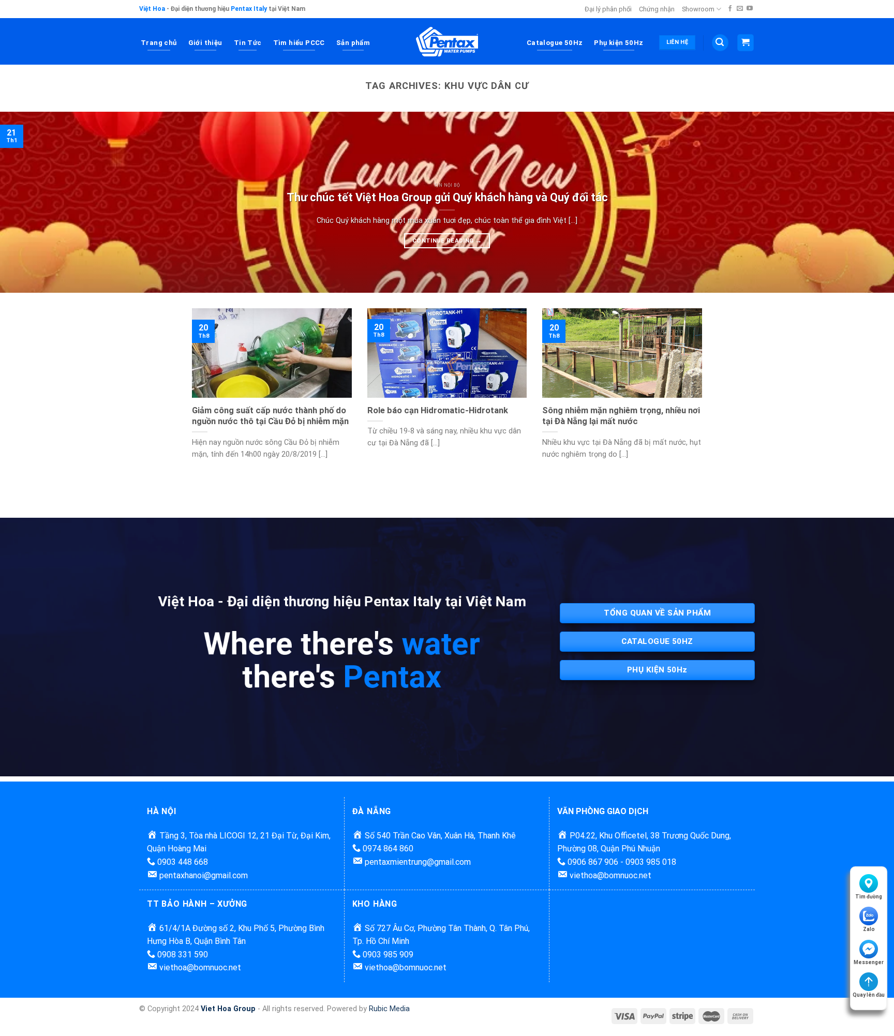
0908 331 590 (181, 954)
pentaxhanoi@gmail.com (203, 875)
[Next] (863, 202)
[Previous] (31, 202)
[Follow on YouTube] (750, 8)
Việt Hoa (152, 8)
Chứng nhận (657, 9)
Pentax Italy (249, 8)
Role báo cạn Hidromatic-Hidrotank (437, 410)
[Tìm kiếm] (720, 42)
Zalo (869, 929)
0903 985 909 (387, 954)
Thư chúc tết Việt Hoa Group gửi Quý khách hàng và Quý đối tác (447, 197)
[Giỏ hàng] (745, 42)
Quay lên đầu (869, 995)
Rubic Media (389, 1008)
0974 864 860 (387, 848)
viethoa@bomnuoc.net (610, 875)
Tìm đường (868, 896)
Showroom (698, 9)
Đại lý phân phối (608, 9)
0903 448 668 (181, 862)
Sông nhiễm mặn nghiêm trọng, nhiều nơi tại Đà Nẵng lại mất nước (621, 416)
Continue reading (447, 240)
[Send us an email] (740, 8)
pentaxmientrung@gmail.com (418, 862)
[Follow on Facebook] (730, 8)
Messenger (869, 962)
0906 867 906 (591, 862)
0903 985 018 (650, 862)
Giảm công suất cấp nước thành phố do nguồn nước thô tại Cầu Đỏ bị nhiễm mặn (270, 416)
